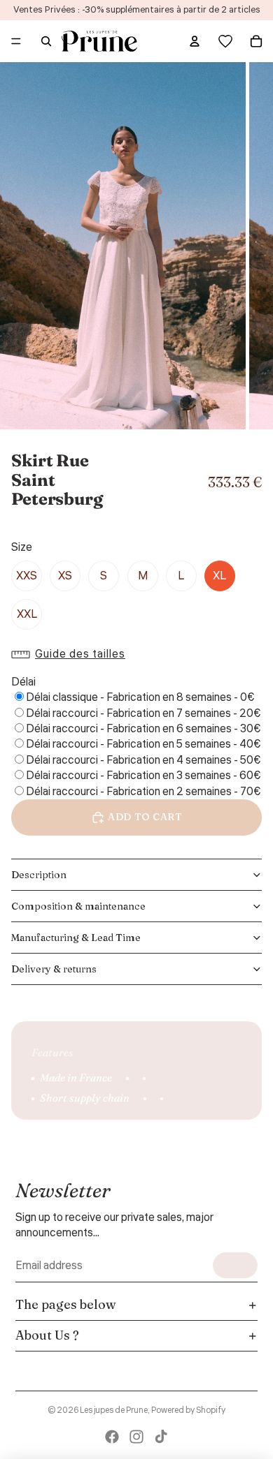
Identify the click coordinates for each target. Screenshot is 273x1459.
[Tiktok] (161, 1436)
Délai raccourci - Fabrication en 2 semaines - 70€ (143, 791)
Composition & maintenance (78, 906)
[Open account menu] (194, 41)
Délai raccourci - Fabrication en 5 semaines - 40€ (143, 744)
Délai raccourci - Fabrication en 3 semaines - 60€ (143, 775)
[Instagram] (136, 1436)
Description (38, 874)
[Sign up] (235, 1265)
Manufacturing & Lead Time (76, 937)
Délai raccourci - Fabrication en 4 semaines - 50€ (143, 760)
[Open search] (46, 41)
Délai (23, 682)
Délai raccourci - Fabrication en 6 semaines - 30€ (143, 728)
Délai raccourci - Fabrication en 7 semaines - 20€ (143, 713)
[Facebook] (112, 1436)
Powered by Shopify (188, 1410)
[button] (71, 654)
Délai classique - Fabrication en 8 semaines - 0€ (140, 697)
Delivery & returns (54, 969)
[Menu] (16, 41)
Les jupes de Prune (114, 1410)
